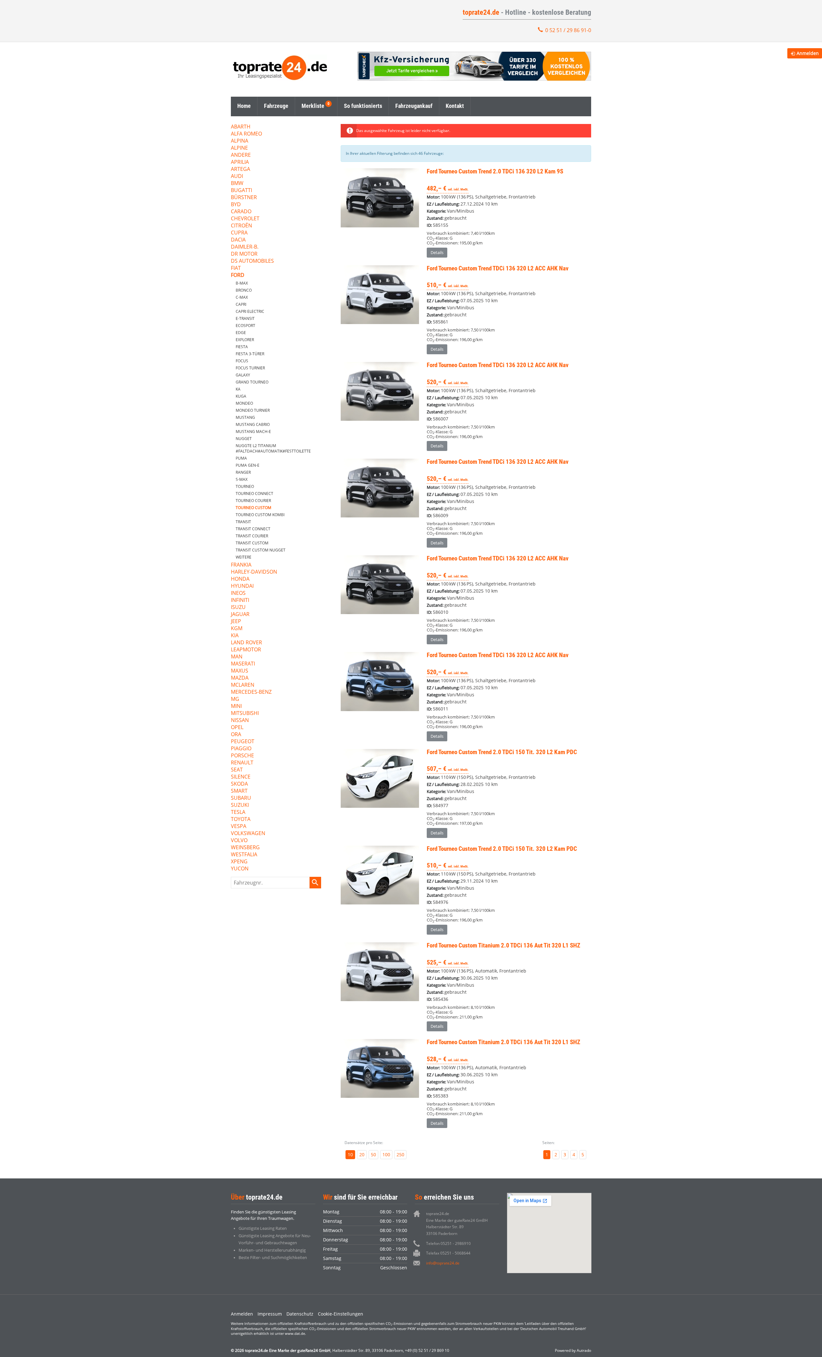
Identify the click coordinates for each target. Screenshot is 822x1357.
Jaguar (240, 615)
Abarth (240, 127)
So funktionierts (363, 105)
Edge (241, 332)
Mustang (245, 417)
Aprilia (240, 162)
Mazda (240, 678)
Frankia (241, 565)
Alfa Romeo (246, 134)
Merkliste (313, 105)
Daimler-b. (244, 247)
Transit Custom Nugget (260, 550)
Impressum (270, 1314)
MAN (236, 657)
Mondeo (244, 403)
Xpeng (239, 862)
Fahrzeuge (276, 105)
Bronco (244, 290)
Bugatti (241, 191)
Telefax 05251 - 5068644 (448, 1253)
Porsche (242, 756)
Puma (241, 458)
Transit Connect (253, 529)
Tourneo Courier (253, 500)
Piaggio (241, 749)
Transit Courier (252, 536)
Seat (237, 770)
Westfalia (244, 855)
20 (361, 1154)
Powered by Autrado (573, 1350)
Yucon (240, 869)
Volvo (239, 841)
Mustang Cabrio (253, 424)
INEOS (238, 593)
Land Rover (246, 643)
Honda (240, 579)
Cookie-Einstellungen (340, 1314)
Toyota (240, 819)
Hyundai (242, 586)
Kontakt (455, 105)
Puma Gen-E (247, 465)
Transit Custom (252, 543)
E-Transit (245, 318)
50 (373, 1154)
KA (238, 389)
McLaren (242, 685)
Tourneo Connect (254, 493)
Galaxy (243, 375)
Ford (237, 275)
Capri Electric (250, 311)
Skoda (239, 784)
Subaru (241, 798)
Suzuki (240, 805)
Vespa (238, 827)
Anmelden (242, 1314)
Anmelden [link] (808, 53)
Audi (237, 176)
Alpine (239, 148)
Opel (237, 728)
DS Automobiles (252, 261)
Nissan (240, 721)
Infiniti (240, 600)
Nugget (244, 438)
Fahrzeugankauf (414, 105)
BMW (237, 184)
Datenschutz (299, 1314)
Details (437, 252)
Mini (236, 706)
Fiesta (242, 346)
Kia (235, 636)
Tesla (238, 812)
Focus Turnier (250, 368)
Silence (240, 777)
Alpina (239, 141)
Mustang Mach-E (253, 431)
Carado (241, 212)
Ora (236, 735)
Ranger (243, 472)
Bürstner (244, 198)
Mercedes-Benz (251, 692)
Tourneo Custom (253, 507)
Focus (242, 361)
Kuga (241, 396)
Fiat (236, 268)
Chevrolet (245, 219)
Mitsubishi (245, 713)
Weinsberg (245, 848)
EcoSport (245, 325)
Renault (242, 763)
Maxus (239, 671)
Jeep (236, 622)
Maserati (243, 664)
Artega (240, 169)
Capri (241, 304)
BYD (236, 205)
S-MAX (242, 479)
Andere (241, 155)
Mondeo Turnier (253, 410)
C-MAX (242, 297)
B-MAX (242, 283)
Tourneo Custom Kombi (260, 514)
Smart (239, 791)
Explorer (245, 339)
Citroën (241, 226)
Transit (243, 521)
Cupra (239, 233)
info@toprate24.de (442, 1263)
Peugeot (242, 742)
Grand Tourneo (252, 382)
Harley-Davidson (254, 572)
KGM (236, 629)
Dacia (238, 240)
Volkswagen (248, 834)
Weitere (243, 557)
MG (235, 699)
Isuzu (238, 607)
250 (400, 1154)
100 (386, 1154)
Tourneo (245, 486)
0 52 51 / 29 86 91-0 (568, 30)
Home (244, 105)
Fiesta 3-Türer (250, 354)
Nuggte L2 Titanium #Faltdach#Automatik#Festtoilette (273, 448)
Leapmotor (246, 650)
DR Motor (244, 254)
